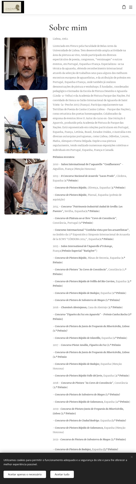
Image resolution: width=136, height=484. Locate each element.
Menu (130, 7)
